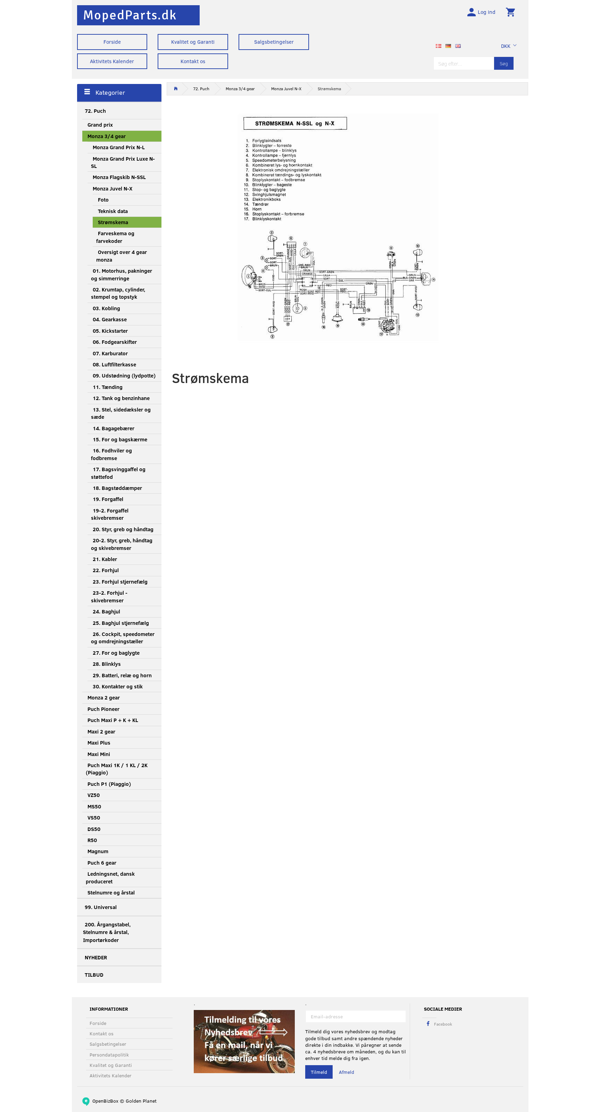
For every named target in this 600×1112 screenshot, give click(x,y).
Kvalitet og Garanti (193, 41)
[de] (448, 45)
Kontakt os (193, 61)
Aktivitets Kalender (112, 61)
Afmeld (346, 1072)
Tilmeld (319, 1072)
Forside (112, 41)
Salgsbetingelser (274, 41)
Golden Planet (141, 1100)
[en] (458, 45)
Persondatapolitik (109, 1054)
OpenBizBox (105, 1100)
